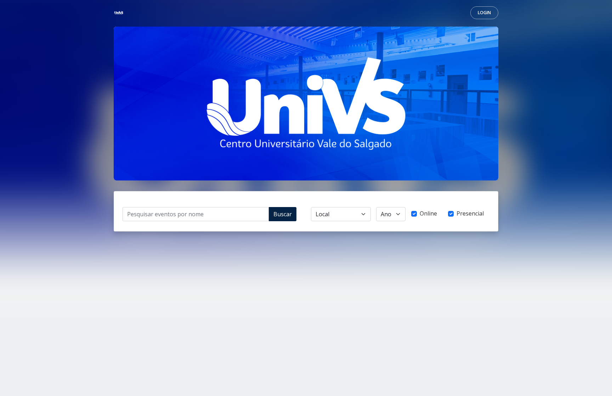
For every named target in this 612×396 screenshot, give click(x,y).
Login (484, 13)
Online (428, 213)
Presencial (470, 213)
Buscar (282, 214)
